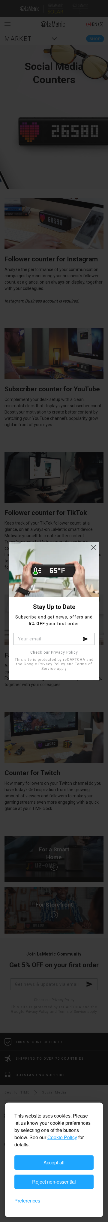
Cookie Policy (62, 1137)
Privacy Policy (51, 664)
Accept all (54, 1162)
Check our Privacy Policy (54, 653)
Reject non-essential (54, 1181)
